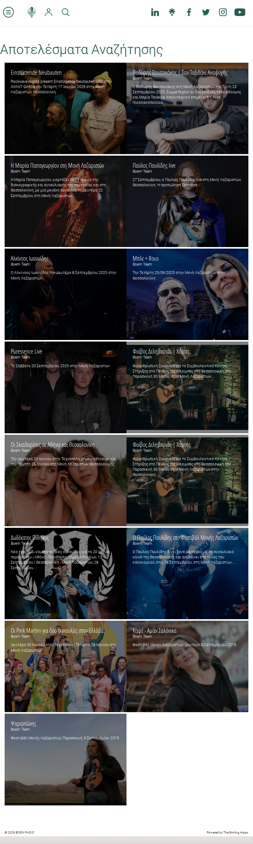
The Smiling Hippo (235, 832)
